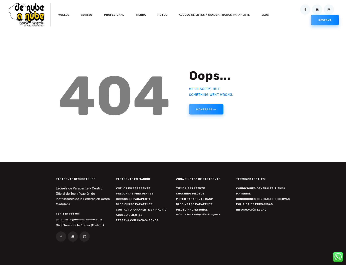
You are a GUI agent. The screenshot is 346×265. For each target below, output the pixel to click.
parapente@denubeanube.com (79, 219)
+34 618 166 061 (68, 213)
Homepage (204, 109)
